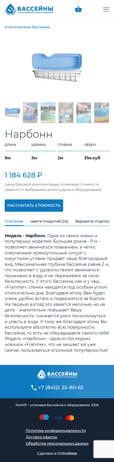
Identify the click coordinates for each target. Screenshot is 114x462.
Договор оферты (41, 437)
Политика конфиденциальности (56, 430)
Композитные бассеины (27, 27)
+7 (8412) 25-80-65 (61, 387)
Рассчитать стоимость (34, 205)
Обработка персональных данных (57, 443)
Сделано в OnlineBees (57, 453)
